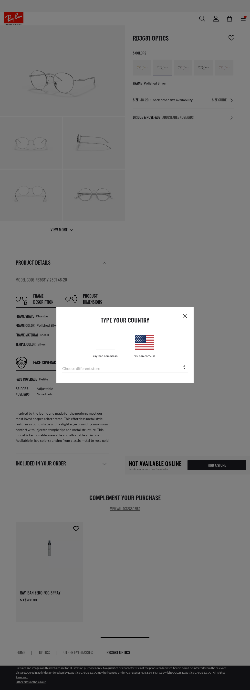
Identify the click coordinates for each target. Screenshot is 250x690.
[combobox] (125, 367)
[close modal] (185, 316)
